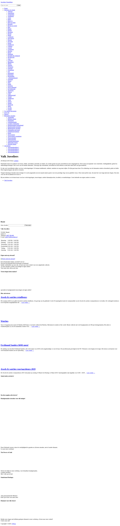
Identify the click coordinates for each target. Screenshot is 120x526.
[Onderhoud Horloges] (14, 493)
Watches (4, 321)
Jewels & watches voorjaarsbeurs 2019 (18, 369)
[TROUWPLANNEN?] (14, 391)
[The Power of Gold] (14, 468)
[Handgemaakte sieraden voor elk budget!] (50, 444)
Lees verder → (25, 302)
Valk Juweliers (8, 180)
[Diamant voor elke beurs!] (14, 516)
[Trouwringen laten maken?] (14, 287)
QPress (14, 524)
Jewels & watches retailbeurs (14, 297)
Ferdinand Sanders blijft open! (14, 345)
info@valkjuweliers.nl (11, 237)
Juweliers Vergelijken (7, 2)
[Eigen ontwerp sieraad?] (8, 259)
